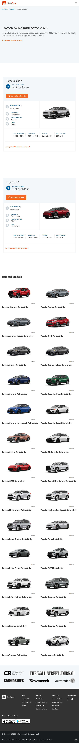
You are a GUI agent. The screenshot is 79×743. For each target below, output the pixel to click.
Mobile (23, 706)
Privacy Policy (21, 740)
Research (4, 9)
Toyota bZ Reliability (21, 9)
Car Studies (39, 699)
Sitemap (4, 740)
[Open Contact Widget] (76, 740)
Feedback (55, 709)
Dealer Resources (41, 709)
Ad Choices (50, 740)
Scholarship (55, 706)
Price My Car (40, 706)
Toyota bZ (12, 9)
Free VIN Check (26, 702)
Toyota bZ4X (14, 80)
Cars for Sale (25, 699)
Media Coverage (57, 702)
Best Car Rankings (41, 702)
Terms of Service (12, 740)
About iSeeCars (57, 699)
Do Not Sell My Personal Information (36, 740)
